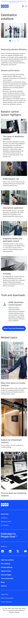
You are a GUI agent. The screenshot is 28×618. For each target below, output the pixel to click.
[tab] (10, 41)
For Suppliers (5, 525)
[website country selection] (23, 6)
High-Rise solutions (7, 560)
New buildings (5, 563)
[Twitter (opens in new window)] (17, 550)
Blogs (3, 582)
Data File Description (7, 598)
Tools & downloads (7, 578)
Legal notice (4, 594)
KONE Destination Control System (16, 303)
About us (4, 586)
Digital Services (6, 571)
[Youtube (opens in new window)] (25, 550)
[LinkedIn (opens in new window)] (10, 550)
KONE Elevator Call (11, 179)
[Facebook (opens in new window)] (2, 550)
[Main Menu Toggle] (26, 6)
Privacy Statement (6, 602)
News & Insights (6, 575)
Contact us (4, 518)
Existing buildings (6, 567)
